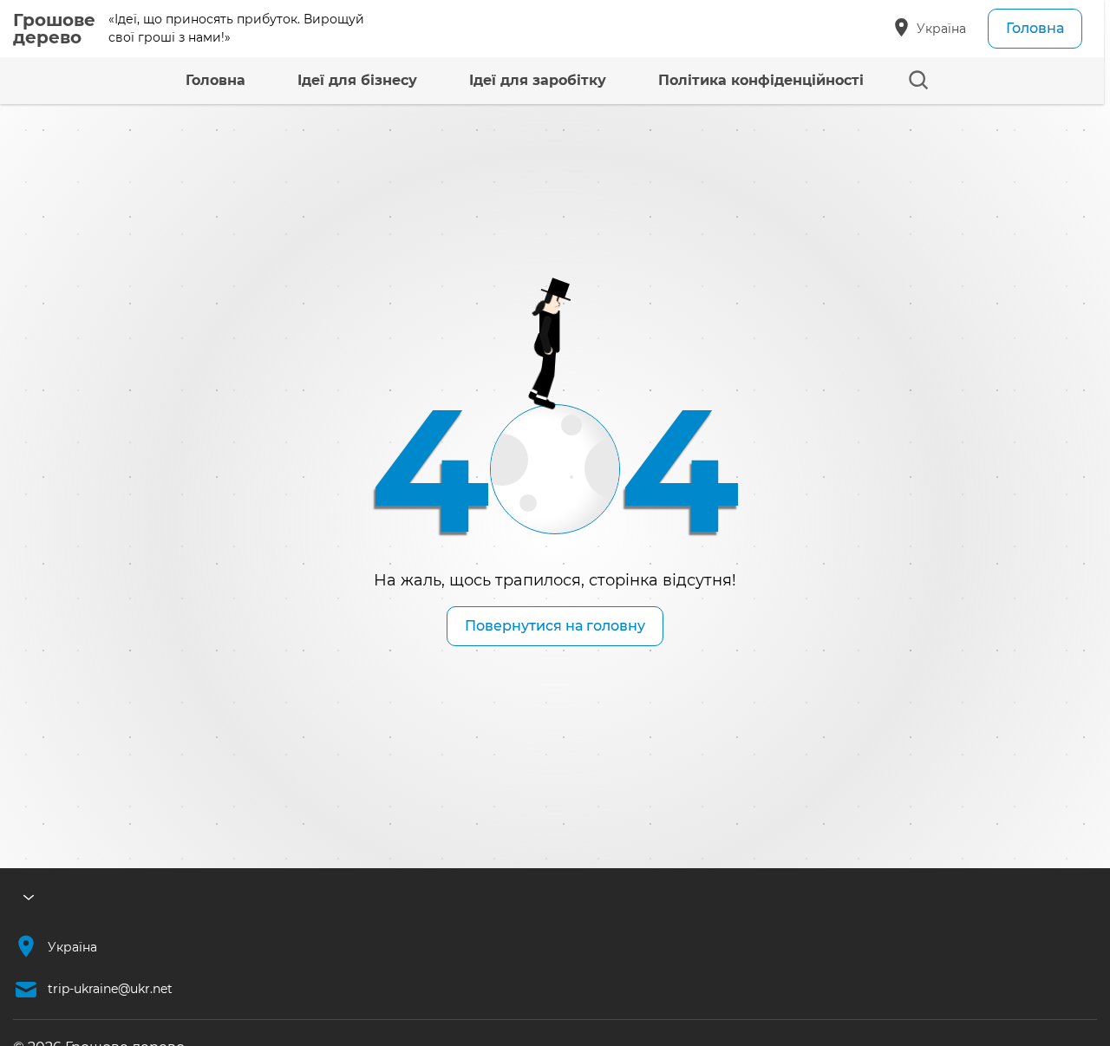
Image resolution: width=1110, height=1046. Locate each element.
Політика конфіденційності (761, 80)
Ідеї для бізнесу (357, 80)
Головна (1035, 28)
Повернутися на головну (555, 626)
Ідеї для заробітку (537, 80)
